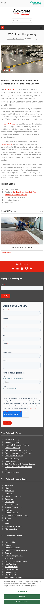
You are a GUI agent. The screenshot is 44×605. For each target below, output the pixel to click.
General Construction (13, 507)
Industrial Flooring (12, 439)
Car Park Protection (20, 192)
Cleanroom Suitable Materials (16, 550)
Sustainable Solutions (13, 578)
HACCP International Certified (16, 561)
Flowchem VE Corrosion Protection (18, 467)
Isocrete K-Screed (8, 124)
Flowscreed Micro (12, 472)
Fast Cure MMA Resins (14, 456)
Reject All (22, 596)
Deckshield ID (6, 144)
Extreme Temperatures (14, 556)
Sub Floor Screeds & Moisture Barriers (20, 464)
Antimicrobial (10, 542)
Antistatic (8, 545)
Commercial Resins (12, 442)
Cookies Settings (21, 591)
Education (9, 499)
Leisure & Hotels (11, 513)
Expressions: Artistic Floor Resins (18, 453)
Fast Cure (9, 559)
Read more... (27, 231)
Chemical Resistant (12, 548)
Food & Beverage (11, 505)
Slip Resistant (10, 575)
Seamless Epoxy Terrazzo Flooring (18, 450)
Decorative (9, 553)
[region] (22, 592)
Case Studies (20, 39)
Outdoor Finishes (11, 569)
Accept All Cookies (22, 602)
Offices (8, 518)
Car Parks (9, 494)
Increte (7, 470)
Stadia (7, 524)
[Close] (40, 582)
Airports (8, 488)
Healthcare (9, 510)
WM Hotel (9, 89)
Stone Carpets (6, 252)
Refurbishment (10, 572)
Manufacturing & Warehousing (16, 515)
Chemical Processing (13, 496)
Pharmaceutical (11, 529)
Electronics (9, 502)
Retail (7, 521)
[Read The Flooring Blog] (2, 3)
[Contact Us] (5, 3)
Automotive (9, 491)
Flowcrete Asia (11, 39)
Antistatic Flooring (12, 459)
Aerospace (9, 485)
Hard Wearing (10, 564)
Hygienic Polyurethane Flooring (17, 445)
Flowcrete (2, 27)
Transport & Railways (13, 526)
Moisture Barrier (11, 567)
